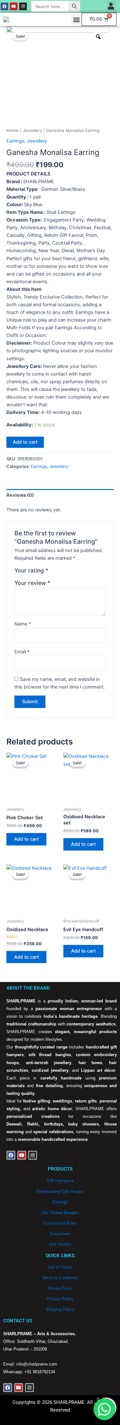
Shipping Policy (60, 1309)
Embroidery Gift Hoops (60, 1191)
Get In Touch (60, 1267)
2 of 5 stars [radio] (61, 572)
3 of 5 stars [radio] (68, 572)
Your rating (31, 570)
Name (22, 624)
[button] (111, 6)
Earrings (15, 141)
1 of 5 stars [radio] (54, 572)
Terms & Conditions (60, 1277)
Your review (32, 583)
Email (21, 652)
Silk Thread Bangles (60, 1212)
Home (12, 130)
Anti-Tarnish (60, 1244)
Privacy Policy (60, 1299)
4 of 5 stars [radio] (75, 572)
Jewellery (32, 130)
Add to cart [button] (26, 839)
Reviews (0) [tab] (20, 495)
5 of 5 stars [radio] (81, 572)
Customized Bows (60, 1223)
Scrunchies (60, 1233)
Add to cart (25, 442)
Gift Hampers (60, 1180)
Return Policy (60, 1288)
